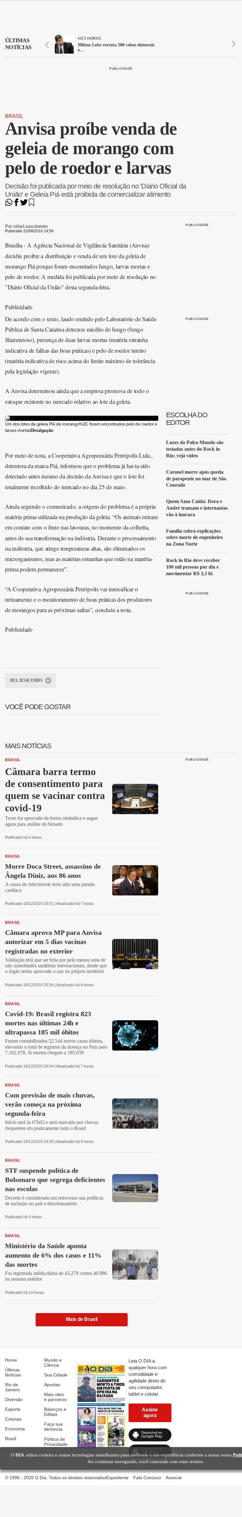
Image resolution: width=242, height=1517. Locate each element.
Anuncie (174, 1477)
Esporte (12, 1409)
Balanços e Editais (55, 1412)
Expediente (117, 1477)
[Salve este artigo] (31, 204)
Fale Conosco (147, 1477)
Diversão (14, 1399)
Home (11, 1360)
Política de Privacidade (55, 1442)
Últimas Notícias (13, 1372)
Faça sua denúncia (53, 1426)
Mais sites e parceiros (55, 1397)
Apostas (52, 1384)
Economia (15, 1428)
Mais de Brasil (81, 1319)
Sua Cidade (55, 1374)
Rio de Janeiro (12, 1387)
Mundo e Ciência (53, 1363)
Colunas (13, 1418)
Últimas (18, 43)
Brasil (14, 116)
